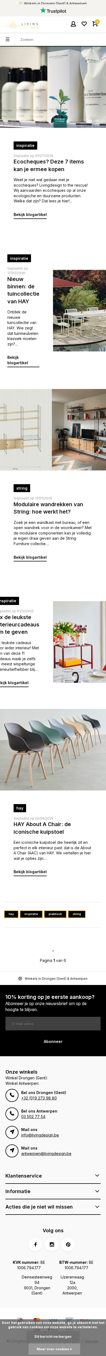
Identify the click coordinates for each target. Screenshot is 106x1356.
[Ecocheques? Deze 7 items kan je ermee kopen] (53, 87)
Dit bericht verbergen (53, 1337)
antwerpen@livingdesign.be (46, 1153)
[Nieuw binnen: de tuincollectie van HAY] (79, 310)
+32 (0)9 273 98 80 (39, 1098)
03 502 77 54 (33, 1116)
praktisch (55, 914)
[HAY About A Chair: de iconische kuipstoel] (53, 749)
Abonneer (53, 1041)
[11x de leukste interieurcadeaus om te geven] (79, 642)
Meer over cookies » (54, 1349)
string (21, 488)
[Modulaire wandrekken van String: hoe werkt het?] (53, 430)
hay (19, 808)
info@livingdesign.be (40, 1135)
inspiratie (25, 145)
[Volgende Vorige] (53, 951)
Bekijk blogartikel (30, 214)
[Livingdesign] (21, 24)
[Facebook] (35, 1245)
